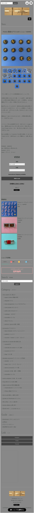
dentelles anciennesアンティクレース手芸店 (14, 358)
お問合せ (5, 422)
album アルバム (9, 320)
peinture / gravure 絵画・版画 (12, 324)
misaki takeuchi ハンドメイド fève (13, 387)
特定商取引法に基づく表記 (9, 427)
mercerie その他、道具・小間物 (13, 371)
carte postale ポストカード (11, 307)
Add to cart (17, 178)
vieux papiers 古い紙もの (9, 294)
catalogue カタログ (10, 314)
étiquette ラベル (9, 300)
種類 (17, 161)
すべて (5, 261)
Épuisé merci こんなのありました (11, 408)
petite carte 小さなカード (11, 310)
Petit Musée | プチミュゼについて (11, 419)
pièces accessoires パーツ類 (12, 367)
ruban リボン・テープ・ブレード (13, 364)
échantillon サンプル (10, 317)
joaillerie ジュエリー (10, 334)
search (15, 3)
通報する (17, 187)
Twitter (17, 440)
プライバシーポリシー (8, 424)
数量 (17, 167)
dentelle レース (9, 361)
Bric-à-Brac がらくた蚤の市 (10, 401)
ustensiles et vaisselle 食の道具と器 (12, 341)
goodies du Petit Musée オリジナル (11, 398)
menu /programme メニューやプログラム (15, 304)
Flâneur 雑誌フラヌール (11, 391)
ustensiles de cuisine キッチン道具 (13, 347)
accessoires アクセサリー (9, 328)
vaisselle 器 (8, 344)
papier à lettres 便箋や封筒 (11, 297)
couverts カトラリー (10, 351)
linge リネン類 (8, 354)
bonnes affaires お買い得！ (9, 405)
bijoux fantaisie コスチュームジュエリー (15, 331)
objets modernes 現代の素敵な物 (11, 385)
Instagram (17, 437)
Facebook (17, 444)
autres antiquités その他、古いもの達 (12, 378)
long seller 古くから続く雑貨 (10, 381)
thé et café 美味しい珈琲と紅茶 (10, 395)
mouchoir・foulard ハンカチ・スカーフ (14, 337)
